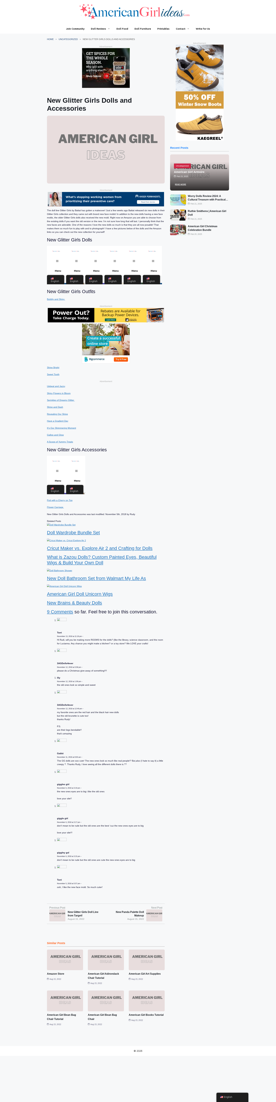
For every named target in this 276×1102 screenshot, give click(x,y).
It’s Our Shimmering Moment (61, 428)
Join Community (75, 28)
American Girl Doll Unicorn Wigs (80, 594)
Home (50, 39)
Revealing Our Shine (57, 414)
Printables (163, 28)
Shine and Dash (55, 407)
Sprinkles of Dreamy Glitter (61, 400)
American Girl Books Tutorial (146, 1015)
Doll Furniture (142, 28)
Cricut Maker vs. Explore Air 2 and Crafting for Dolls (100, 548)
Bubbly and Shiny (56, 299)
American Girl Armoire (189, 172)
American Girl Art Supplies (145, 973)
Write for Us (203, 28)
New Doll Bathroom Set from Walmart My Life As (96, 578)
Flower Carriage (55, 507)
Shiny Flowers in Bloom (59, 393)
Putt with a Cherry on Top (60, 500)
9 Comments (60, 611)
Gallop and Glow (55, 435)
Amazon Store (55, 973)
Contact (180, 28)
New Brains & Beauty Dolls (74, 602)
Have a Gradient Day (57, 421)
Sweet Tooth (53, 374)
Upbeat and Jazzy (56, 386)
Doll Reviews (98, 28)
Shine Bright (53, 367)
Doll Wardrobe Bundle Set (73, 532)
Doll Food (122, 28)
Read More (180, 184)
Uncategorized (68, 39)
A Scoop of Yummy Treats (60, 441)
